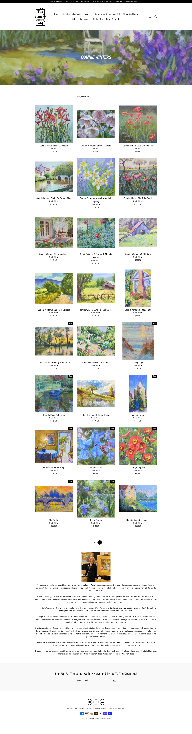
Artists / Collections (72, 14)
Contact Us (98, 19)
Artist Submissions (81, 19)
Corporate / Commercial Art (107, 14)
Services (88, 14)
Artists (88, 708)
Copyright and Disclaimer (116, 708)
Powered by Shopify (105, 718)
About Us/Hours (130, 14)
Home (57, 14)
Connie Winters (54, 149)
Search (69, 708)
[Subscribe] (114, 680)
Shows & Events (113, 19)
